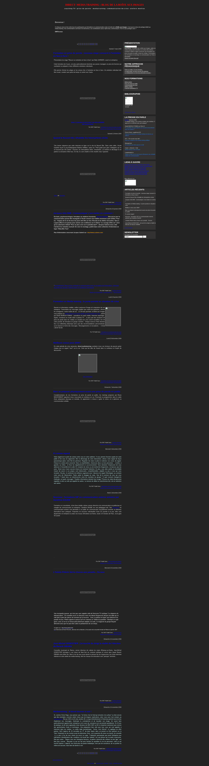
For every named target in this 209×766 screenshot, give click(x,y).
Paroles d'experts (116, 290)
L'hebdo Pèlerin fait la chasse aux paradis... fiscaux (79, 572)
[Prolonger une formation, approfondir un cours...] (129, 103)
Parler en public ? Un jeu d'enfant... (134, 69)
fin (96, 44)
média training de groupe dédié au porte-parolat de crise (82, 313)
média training (59, 28)
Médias (127, 120)
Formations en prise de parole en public (111, 127)
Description (128, 48)
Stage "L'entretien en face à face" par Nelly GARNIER (87, 122)
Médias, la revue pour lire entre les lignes (135, 167)
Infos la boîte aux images (114, 561)
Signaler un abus (117, 763)
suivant (92, 44)
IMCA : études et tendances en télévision (135, 169)
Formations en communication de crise (111, 332)
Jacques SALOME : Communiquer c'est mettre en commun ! (83, 213)
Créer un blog (90, 763)
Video (55, 195)
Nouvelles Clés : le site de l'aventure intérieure (137, 171)
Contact (60, 31)
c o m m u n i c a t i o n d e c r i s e (117, 8)
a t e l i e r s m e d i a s (137, 8)
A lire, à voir (118, 202)
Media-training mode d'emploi (113, 748)
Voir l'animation (87, 376)
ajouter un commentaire (106, 129)
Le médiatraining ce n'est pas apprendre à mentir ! (138, 72)
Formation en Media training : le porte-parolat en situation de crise (86, 301)
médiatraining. (58, 719)
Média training (128, 82)
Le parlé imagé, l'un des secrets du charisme (136, 71)
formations (116, 507)
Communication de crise (131, 85)
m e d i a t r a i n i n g (99, 8)
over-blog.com (99, 763)
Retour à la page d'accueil (131, 58)
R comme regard (61, 453)
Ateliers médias (129, 86)
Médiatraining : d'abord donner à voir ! (72, 711)
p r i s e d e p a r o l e (84, 8)
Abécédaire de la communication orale (111, 486)
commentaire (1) (108, 292)
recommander (117, 129)
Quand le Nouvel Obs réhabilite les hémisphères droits (80, 138)
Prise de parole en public (131, 83)
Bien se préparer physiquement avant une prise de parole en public (87, 391)
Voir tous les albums (130, 112)
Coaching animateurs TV (131, 88)
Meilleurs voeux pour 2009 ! (67, 343)
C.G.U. (110, 763)
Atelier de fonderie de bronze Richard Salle (136, 174)
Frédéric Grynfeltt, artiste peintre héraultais (136, 172)
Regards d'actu (117, 632)
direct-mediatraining (58, 759)
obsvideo (62, 195)
